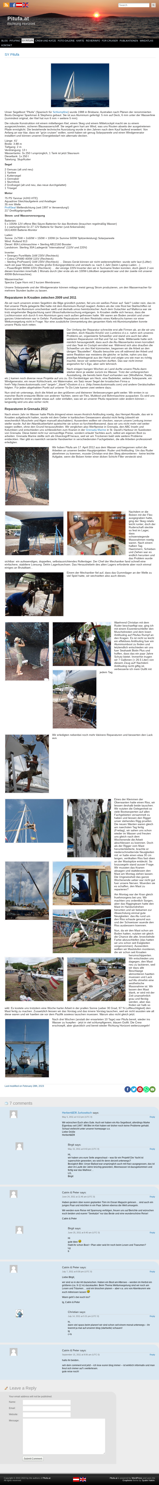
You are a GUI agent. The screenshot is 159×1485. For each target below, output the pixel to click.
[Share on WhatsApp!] (146, 1091)
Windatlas (146, 40)
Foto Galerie (66, 40)
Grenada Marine (96, 429)
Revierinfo (93, 40)
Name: (12, 1402)
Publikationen (129, 40)
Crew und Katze (45, 40)
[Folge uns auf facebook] (13, 5)
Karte (80, 40)
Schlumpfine (60, 112)
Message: (14, 1420)
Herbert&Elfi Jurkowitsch (77, 1112)
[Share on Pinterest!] (140, 1091)
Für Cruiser (110, 40)
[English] (25, 6)
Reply (152, 1117)
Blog (4, 40)
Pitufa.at (18, 19)
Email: (12, 1408)
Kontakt (6, 45)
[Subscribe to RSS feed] (6, 5)
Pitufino (15, 40)
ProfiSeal (10, 207)
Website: (13, 1414)
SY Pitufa (28, 40)
